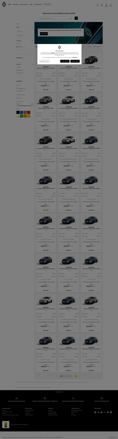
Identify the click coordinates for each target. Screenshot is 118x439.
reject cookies (65, 61)
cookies (52, 52)
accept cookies (75, 61)
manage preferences (44, 61)
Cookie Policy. (74, 57)
